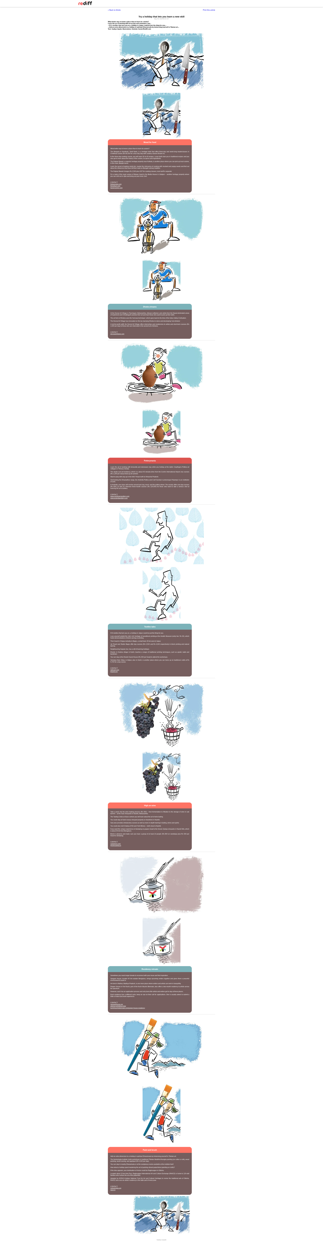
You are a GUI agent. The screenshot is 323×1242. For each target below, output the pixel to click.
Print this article (209, 10)
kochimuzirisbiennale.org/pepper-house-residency (127, 1008)
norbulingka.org (115, 1188)
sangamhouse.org (116, 1004)
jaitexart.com (114, 670)
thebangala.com (116, 184)
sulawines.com (115, 844)
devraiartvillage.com (117, 334)
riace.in (112, 1190)
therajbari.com (115, 186)
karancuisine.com (116, 188)
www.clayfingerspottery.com (119, 496)
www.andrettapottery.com (119, 498)
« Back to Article (114, 10)
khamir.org (114, 672)
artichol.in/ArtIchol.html (118, 1006)
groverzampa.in (115, 845)
